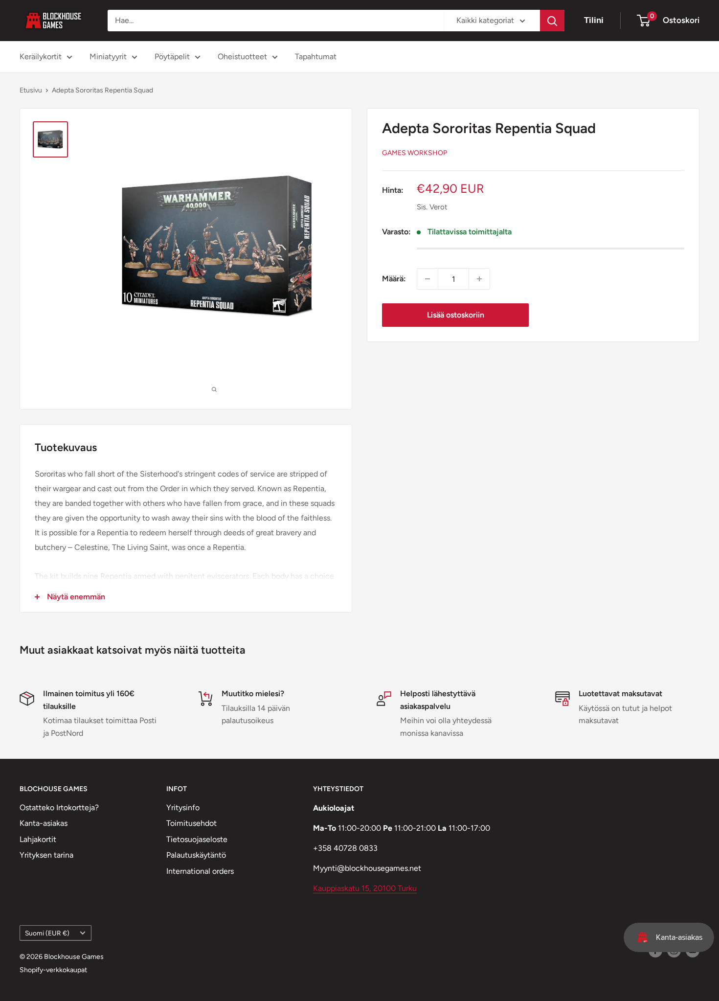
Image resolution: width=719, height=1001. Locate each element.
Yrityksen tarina (46, 855)
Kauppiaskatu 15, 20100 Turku (365, 888)
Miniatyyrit (108, 56)
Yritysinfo (183, 807)
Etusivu (31, 90)
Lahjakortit (38, 839)
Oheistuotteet (242, 56)
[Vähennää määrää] (427, 279)
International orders (200, 871)
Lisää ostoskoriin (455, 314)
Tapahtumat (316, 56)
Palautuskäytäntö (196, 855)
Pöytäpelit (172, 56)
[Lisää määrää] (479, 279)
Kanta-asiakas (43, 823)
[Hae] (552, 20)
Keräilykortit (41, 56)
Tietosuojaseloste (196, 839)
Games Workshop (414, 153)
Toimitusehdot (191, 823)
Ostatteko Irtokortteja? (59, 807)
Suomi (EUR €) (47, 933)
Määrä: (394, 278)
